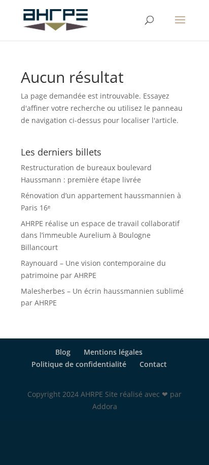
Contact (153, 364)
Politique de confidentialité (78, 364)
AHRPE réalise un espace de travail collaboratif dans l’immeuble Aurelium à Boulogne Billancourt (100, 236)
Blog (63, 352)
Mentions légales (113, 352)
